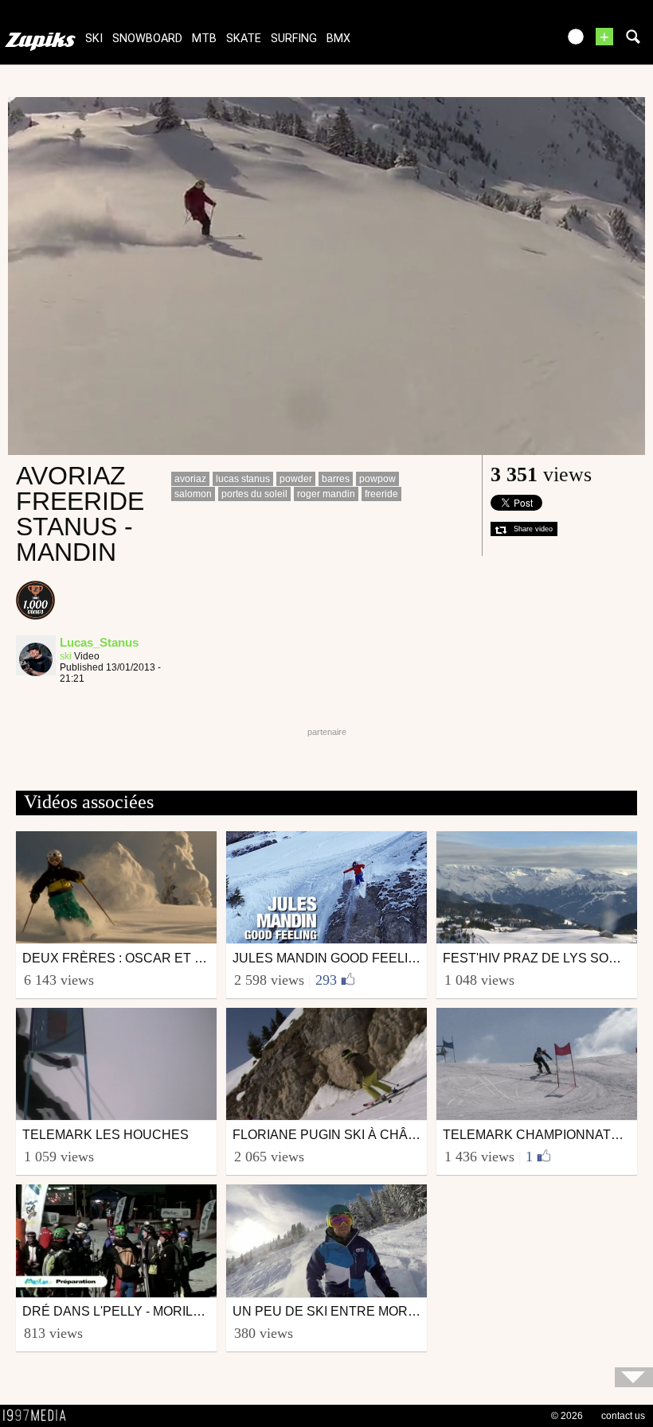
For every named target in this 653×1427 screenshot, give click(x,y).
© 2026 (567, 1415)
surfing (294, 38)
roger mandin (326, 494)
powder (296, 478)
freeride (381, 494)
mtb (204, 38)
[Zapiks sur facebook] (511, 41)
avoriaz (190, 478)
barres (336, 478)
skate (243, 38)
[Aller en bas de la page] (634, 1377)
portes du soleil (254, 494)
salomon (193, 494)
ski (94, 38)
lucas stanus (243, 478)
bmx (338, 38)
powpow (377, 478)
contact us (623, 1415)
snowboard (147, 38)
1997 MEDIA (39, 1416)
